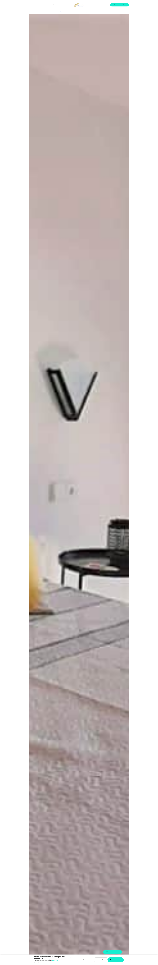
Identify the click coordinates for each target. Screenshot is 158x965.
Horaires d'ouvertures (78, 12)
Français (32, 5)
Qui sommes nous (68, 12)
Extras (96, 12)
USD (39, 5)
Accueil (48, 12)
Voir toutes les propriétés (119, 5)
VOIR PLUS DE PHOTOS (113, 952)
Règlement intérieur (89, 12)
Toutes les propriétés (57, 12)
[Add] (105, 960)
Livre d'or (111, 12)
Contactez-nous (103, 12)
